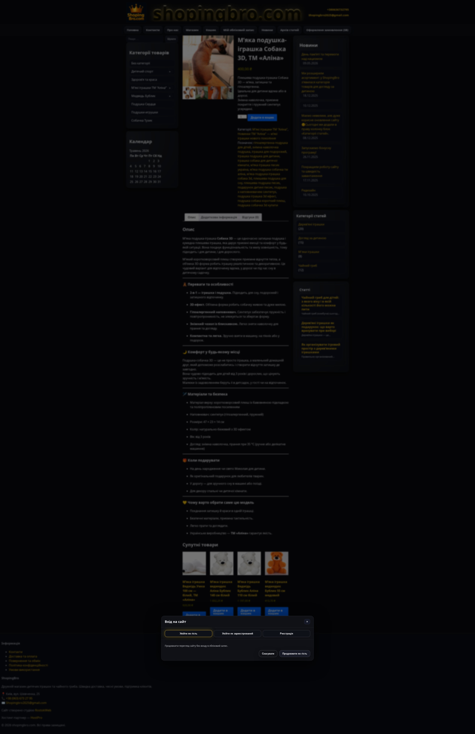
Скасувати (268, 653)
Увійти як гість (188, 633)
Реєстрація (286, 633)
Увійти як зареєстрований (237, 633)
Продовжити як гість (294, 653)
